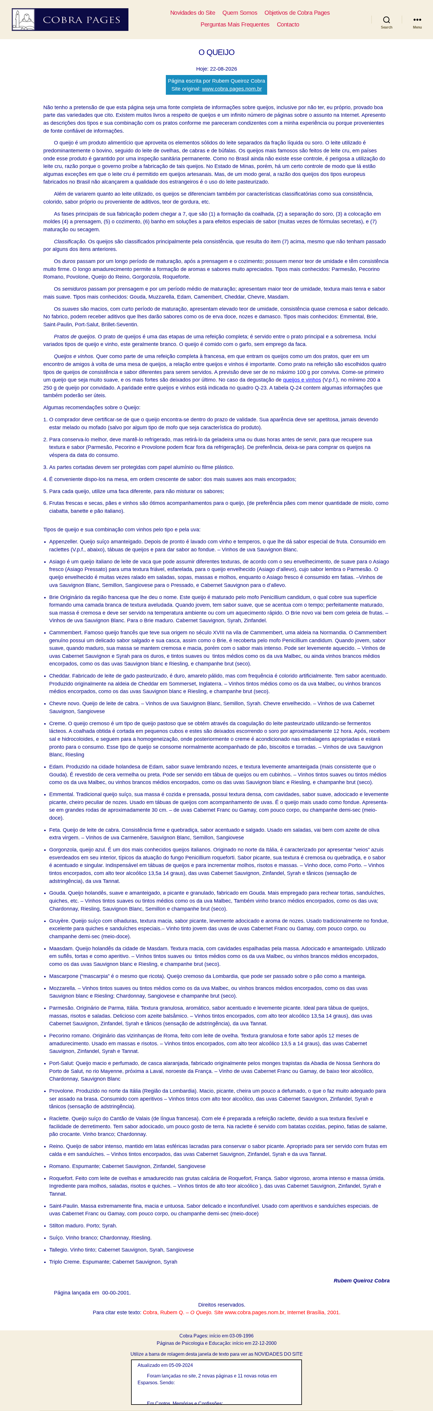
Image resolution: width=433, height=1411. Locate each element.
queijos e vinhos (302, 380)
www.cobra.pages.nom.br (232, 89)
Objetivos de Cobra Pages (297, 12)
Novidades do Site (192, 12)
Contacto (288, 24)
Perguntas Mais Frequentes (235, 24)
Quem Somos (239, 12)
